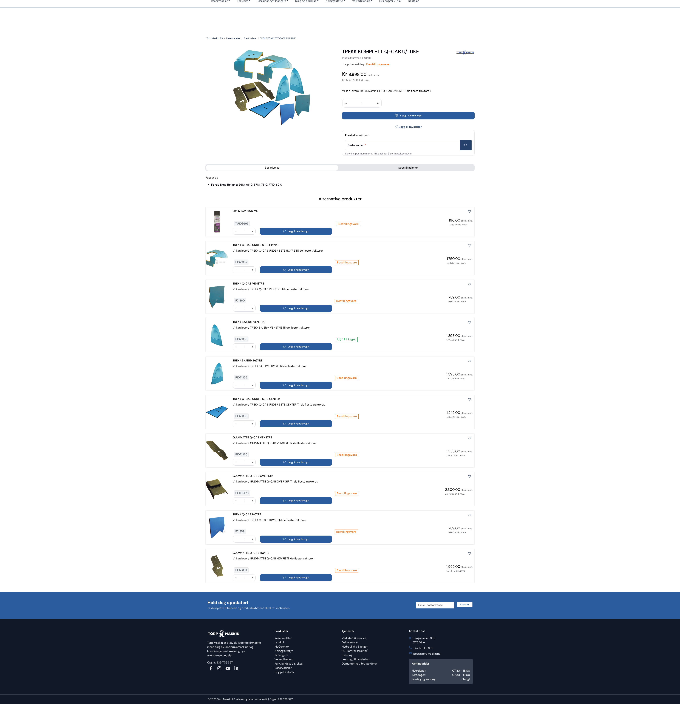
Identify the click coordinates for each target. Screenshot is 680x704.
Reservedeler (283, 638)
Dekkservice (350, 642)
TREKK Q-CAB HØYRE (247, 514)
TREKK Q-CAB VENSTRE (248, 283)
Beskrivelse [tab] (272, 167)
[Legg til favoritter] (469, 211)
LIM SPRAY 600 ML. (245, 211)
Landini (279, 642)
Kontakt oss (417, 631)
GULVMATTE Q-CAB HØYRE (251, 553)
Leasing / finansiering (355, 659)
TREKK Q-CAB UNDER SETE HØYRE (255, 245)
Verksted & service (354, 638)
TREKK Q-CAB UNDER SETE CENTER (256, 399)
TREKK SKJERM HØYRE (247, 360)
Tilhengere (281, 655)
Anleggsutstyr (283, 651)
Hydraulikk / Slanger (355, 646)
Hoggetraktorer (284, 672)
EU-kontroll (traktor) (355, 651)
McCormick (281, 646)
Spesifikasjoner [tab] (408, 167)
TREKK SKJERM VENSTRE (249, 322)
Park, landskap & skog (288, 663)
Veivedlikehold (283, 659)
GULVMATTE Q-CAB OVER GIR (253, 476)
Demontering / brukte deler (359, 663)
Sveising (347, 655)
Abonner (465, 604)
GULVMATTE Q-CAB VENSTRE (252, 437)
